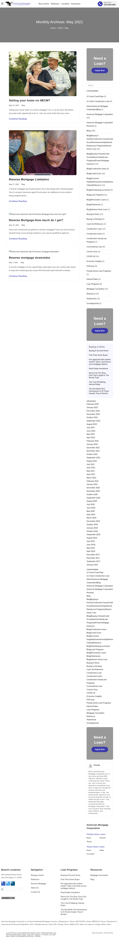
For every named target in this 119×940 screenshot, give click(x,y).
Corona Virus (92, 252)
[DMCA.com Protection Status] (8, 898)
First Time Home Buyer (98, 355)
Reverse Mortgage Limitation (29, 179)
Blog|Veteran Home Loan (97, 209)
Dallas (102, 850)
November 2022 (93, 414)
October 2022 (92, 417)
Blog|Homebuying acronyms (98, 190)
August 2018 (92, 538)
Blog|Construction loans (96, 169)
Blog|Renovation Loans (96, 200)
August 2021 (92, 461)
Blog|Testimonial (93, 205)
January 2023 (92, 407)
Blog (23, 105)
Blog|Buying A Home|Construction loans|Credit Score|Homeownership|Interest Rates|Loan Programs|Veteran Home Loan (100, 142)
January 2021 (92, 484)
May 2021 (91, 471)
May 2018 (91, 548)
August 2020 (92, 501)
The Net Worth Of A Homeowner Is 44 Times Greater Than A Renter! (99, 391)
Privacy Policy (108, 933)
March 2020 (91, 518)
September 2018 (93, 535)
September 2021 (93, 458)
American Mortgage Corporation (100, 114)
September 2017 (93, 561)
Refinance (91, 294)
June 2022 (91, 431)
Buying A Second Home (99, 351)
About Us (35, 888)
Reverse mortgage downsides (29, 257)
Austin (89, 850)
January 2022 (92, 444)
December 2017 (93, 555)
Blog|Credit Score (94, 174)
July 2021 (91, 464)
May (66, 28)
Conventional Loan (94, 247)
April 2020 (91, 515)
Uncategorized (93, 303)
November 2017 (93, 558)
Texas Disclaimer (97, 933)
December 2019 (93, 521)
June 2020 (91, 508)
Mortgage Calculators (95, 289)
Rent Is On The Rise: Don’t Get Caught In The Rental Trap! (99, 375)
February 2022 (93, 441)
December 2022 (93, 411)
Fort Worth (90, 854)
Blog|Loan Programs (95, 195)
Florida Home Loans (96, 834)
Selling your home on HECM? (29, 100)
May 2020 (91, 511)
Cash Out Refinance (95, 224)
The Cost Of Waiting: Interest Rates (97, 383)
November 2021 (93, 451)
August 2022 (92, 424)
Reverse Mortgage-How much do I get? (36, 220)
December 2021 (93, 448)
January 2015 (92, 565)
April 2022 (91, 438)
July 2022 (91, 428)
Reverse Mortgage (38, 884)
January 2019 (92, 528)
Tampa (89, 841)
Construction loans (94, 234)
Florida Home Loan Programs (99, 271)
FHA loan (90, 266)
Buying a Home (37, 875)
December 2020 (93, 488)
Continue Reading (18, 119)
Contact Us (35, 892)
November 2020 (93, 491)
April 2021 (91, 474)
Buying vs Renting (94, 219)
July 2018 (91, 541)
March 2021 (91, 478)
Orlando (103, 838)
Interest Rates (92, 279)
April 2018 (91, 551)
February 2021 (93, 481)
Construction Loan (94, 229)
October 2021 (92, 454)
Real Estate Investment (98, 369)
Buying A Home (93, 214)
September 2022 (93, 421)
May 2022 (91, 434)
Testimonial (91, 299)
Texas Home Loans (95, 847)
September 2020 (93, 498)
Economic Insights (94, 261)
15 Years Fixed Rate (95, 96)
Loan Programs (93, 284)
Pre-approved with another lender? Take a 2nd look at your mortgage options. (100, 362)
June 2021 (91, 468)
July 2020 (91, 504)
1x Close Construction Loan (98, 101)
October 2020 (92, 494)
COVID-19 (91, 256)
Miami (89, 838)
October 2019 (92, 525)
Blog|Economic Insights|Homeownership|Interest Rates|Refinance (100, 181)
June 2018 (91, 545)
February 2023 (93, 404)
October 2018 (92, 531)
